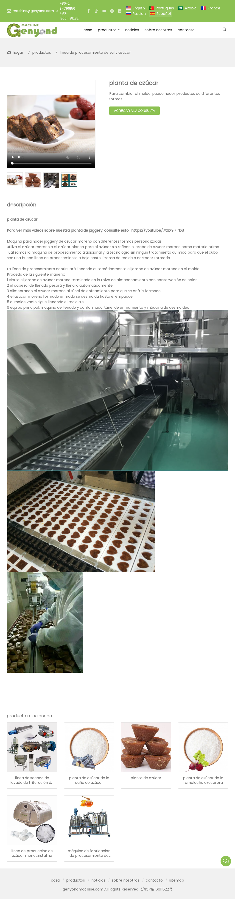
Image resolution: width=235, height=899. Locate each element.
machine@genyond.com (33, 10)
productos (107, 30)
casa (88, 30)
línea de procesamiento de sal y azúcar (95, 52)
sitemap (176, 880)
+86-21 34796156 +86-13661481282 (69, 11)
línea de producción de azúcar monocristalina (32, 853)
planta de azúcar (146, 778)
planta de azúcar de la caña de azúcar (89, 780)
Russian (139, 13)
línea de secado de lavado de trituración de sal (31, 780)
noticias (132, 30)
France (213, 8)
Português (165, 8)
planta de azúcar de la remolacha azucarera (203, 780)
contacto (186, 30)
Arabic (191, 8)
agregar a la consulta (134, 110)
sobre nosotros (158, 30)
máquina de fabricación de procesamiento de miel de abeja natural (89, 853)
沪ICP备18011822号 (157, 889)
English (138, 8)
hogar (18, 52)
